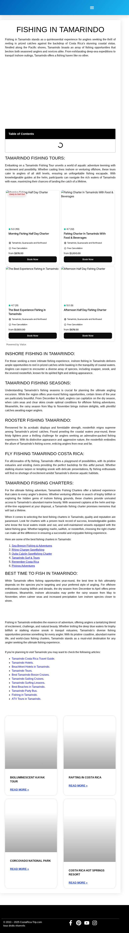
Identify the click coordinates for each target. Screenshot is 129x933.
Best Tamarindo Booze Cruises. (30, 674)
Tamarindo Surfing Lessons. (28, 682)
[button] (92, 7)
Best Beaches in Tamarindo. (28, 686)
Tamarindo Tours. (22, 670)
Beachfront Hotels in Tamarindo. (31, 666)
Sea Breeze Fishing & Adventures (32, 545)
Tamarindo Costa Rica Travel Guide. (33, 658)
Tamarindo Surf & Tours (26, 557)
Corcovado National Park (30, 860)
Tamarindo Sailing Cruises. (28, 678)
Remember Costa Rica (25, 561)
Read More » (19, 789)
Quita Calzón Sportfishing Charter (32, 553)
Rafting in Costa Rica (85, 777)
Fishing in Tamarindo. (24, 694)
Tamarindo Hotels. (22, 662)
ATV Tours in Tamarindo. (26, 698)
